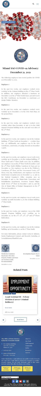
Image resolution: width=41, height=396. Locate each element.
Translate (15, 379)
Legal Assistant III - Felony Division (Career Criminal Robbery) (17, 299)
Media (27, 348)
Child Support (29, 343)
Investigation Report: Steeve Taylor (31, 254)
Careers (27, 352)
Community (28, 345)
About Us (28, 338)
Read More (8, 308)
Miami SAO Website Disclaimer (6, 369)
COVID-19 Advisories (8, 22)
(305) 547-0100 (7, 350)
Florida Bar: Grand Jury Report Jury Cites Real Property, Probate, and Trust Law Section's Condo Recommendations (9, 257)
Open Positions (7, 293)
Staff (14, 293)
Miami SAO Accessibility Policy (17, 369)
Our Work (28, 341)
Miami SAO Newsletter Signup (28, 369)
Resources (28, 350)
